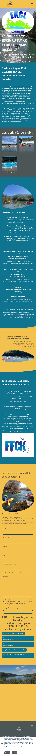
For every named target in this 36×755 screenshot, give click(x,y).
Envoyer (18, 612)
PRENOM (6, 537)
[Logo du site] (10, 4)
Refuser (15, 752)
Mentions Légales (25, 746)
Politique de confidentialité (11, 746)
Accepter (7, 752)
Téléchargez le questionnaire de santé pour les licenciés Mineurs (16, 644)
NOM (4, 529)
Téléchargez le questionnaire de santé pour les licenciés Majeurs (16, 638)
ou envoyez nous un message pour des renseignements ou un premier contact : (14, 655)
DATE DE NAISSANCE (9, 564)
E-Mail (5, 546)
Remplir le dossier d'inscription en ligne (14, 650)
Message (5, 576)
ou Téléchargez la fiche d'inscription (13, 633)
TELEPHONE (6, 555)
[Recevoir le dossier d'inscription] (3, 573)
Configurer (7, 748)
